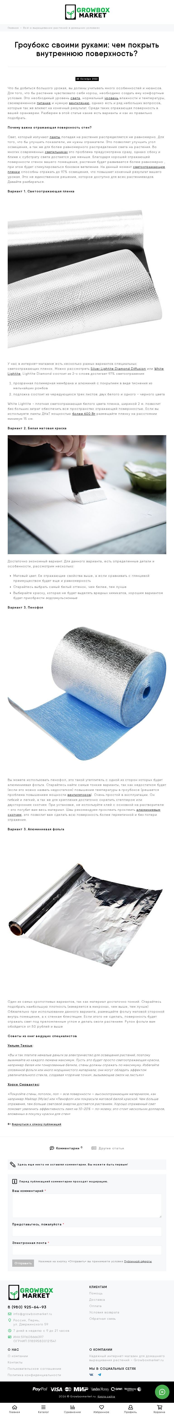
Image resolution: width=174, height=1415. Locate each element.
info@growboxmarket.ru (32, 1314)
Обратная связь (102, 1318)
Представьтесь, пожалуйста (38, 1224)
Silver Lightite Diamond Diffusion (118, 368)
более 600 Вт (83, 413)
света (75, 98)
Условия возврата (104, 1312)
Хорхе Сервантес (23, 1084)
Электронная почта (30, 1243)
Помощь (96, 1293)
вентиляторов (79, 795)
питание (44, 103)
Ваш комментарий (29, 1191)
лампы (55, 137)
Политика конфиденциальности (34, 1375)
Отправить (23, 1263)
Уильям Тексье (20, 1045)
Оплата (95, 1306)
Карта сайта (106, 1396)
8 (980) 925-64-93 (27, 1307)
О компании (18, 1356)
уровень (111, 98)
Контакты (15, 1362)
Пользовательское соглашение (34, 1368)
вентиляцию (79, 103)
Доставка (97, 1299)
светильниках (56, 152)
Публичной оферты (138, 1261)
